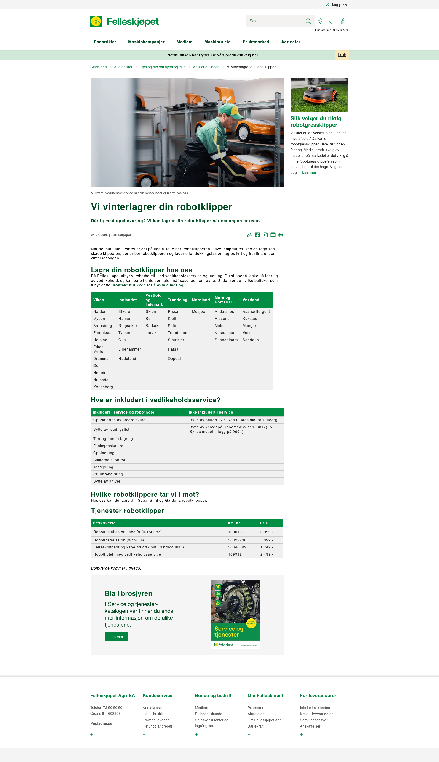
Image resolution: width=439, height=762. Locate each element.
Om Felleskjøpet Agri (265, 719)
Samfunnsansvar (313, 719)
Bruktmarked (256, 42)
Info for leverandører (316, 707)
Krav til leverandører (316, 713)
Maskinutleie (217, 42)
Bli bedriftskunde (208, 713)
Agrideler (290, 42)
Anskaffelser (310, 726)
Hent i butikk (153, 713)
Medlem (185, 42)
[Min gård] (343, 21)
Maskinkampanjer (146, 42)
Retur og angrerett (157, 726)
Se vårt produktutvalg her (234, 55)
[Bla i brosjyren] (235, 615)
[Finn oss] (320, 21)
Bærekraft (255, 726)
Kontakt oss (152, 707)
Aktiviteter (256, 713)
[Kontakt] (331, 21)
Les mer (116, 636)
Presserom (256, 707)
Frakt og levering (156, 719)
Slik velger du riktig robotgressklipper (316, 121)
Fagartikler (105, 42)
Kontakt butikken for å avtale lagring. (149, 284)
